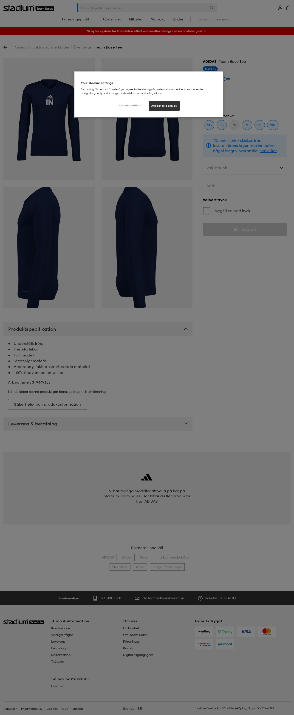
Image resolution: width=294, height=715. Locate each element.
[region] (148, 94)
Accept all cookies (164, 105)
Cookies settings (130, 105)
